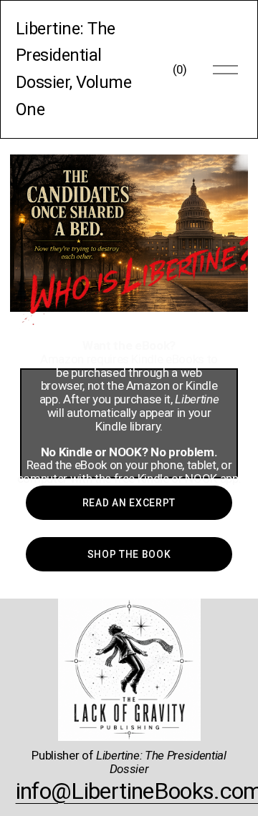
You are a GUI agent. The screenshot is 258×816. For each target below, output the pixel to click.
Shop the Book (129, 554)
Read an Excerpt (129, 502)
